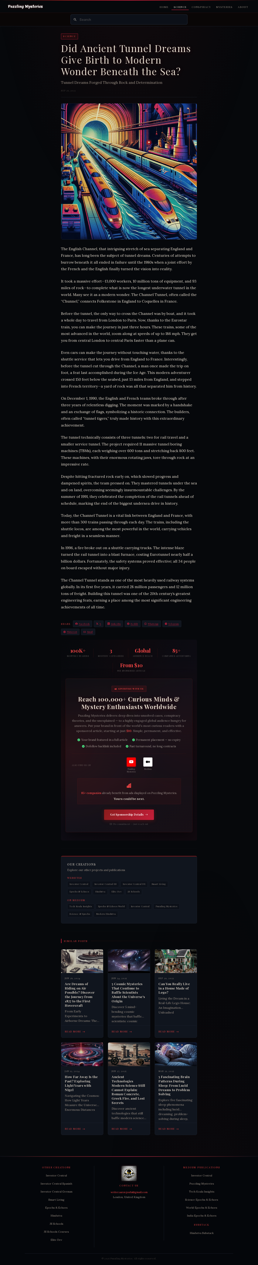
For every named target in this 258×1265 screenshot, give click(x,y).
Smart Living (159, 884)
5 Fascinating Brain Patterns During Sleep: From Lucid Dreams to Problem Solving (174, 1085)
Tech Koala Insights (81, 906)
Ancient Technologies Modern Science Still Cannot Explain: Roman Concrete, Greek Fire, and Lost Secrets (128, 1090)
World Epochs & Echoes (201, 1207)
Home (164, 7)
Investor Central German (56, 1191)
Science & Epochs (80, 913)
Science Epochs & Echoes (201, 1199)
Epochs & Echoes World (111, 906)
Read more (75, 1031)
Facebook (84, 623)
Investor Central (79, 884)
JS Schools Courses (56, 1231)
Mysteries (224, 7)
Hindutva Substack (202, 1233)
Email (90, 631)
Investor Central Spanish (56, 1183)
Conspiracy (201, 7)
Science (180, 7)
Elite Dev (116, 891)
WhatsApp (153, 623)
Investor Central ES (105, 884)
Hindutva (100, 891)
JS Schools (134, 891)
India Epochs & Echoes (201, 1215)
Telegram (173, 623)
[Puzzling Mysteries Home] (25, 6)
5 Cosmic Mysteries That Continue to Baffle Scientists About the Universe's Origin (128, 992)
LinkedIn (116, 623)
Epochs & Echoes (79, 891)
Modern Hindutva (106, 913)
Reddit (134, 623)
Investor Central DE (134, 884)
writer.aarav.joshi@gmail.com (129, 1192)
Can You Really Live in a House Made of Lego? (174, 988)
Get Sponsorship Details (127, 814)
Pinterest (72, 631)
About (243, 7)
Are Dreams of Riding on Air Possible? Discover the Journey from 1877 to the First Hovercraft (80, 994)
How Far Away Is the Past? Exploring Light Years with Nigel (81, 1083)
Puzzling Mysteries (166, 906)
